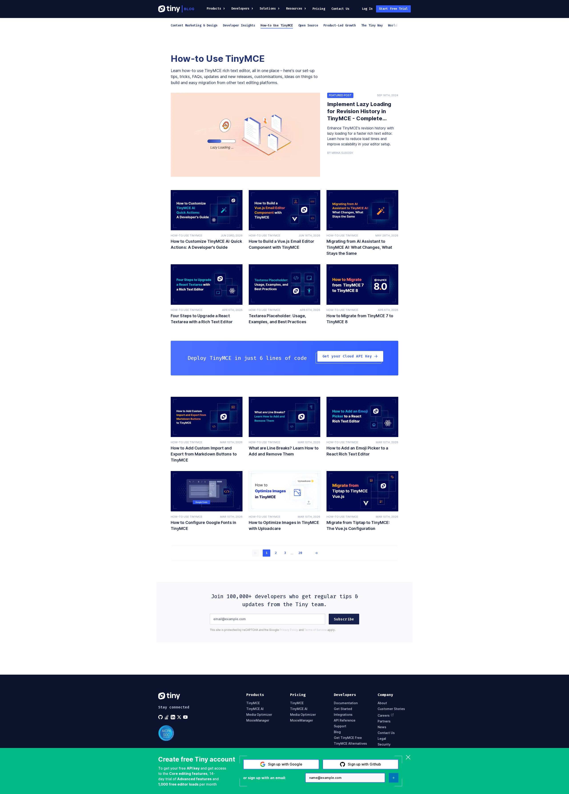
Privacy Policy (289, 630)
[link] (245, 135)
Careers (384, 715)
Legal (382, 738)
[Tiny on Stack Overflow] (167, 717)
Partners (384, 721)
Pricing (319, 9)
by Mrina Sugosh (340, 152)
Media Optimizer (259, 714)
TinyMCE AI (255, 708)
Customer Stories (391, 708)
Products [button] (214, 8)
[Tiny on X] (179, 717)
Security (384, 744)
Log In (367, 9)
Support (340, 726)
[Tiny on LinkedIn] (173, 717)
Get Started (343, 708)
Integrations (343, 714)
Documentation (346, 703)
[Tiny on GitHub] (161, 717)
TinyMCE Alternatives (350, 743)
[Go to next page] (313, 553)
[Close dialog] (408, 757)
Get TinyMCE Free (348, 737)
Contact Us (340, 9)
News (382, 727)
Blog (337, 732)
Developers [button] (240, 8)
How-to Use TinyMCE (186, 235)
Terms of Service (315, 630)
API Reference (344, 720)
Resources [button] (294, 8)
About (382, 703)
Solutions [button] (268, 8)
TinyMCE (253, 703)
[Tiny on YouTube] (185, 717)
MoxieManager (257, 720)
